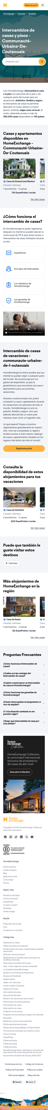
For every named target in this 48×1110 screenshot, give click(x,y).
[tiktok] (16, 837)
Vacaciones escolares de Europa (17, 963)
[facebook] (5, 837)
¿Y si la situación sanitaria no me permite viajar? (19, 712)
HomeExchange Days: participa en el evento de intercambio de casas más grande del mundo (23, 1051)
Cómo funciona (9, 1034)
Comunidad (8, 880)
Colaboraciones (10, 1047)
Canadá (21, 13)
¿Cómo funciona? (10, 898)
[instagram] (11, 837)
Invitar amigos (9, 911)
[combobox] (24, 62)
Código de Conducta (34, 1064)
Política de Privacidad (15, 1070)
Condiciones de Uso (13, 1064)
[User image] (31, 174)
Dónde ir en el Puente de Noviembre (18, 973)
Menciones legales (17, 1075)
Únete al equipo (10, 870)
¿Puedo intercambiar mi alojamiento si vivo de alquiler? (22, 703)
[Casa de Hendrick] (19, 505)
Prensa (6, 883)
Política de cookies (35, 1070)
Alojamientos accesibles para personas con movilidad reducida (21, 959)
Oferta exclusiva (10, 1040)
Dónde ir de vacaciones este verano (18, 998)
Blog (5, 873)
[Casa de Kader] (19, 615)
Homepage (8, 13)
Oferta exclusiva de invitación (15, 946)
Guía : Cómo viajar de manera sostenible (20, 966)
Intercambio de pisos (12, 992)
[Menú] (43, 5)
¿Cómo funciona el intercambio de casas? (20, 665)
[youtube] (32, 837)
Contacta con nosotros (12, 930)
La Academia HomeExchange (15, 969)
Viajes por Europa (10, 989)
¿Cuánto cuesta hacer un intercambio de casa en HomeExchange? (21, 684)
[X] (27, 837)
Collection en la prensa (13, 1011)
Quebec (32, 13)
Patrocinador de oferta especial (16, 1002)
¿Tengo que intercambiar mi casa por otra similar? (21, 722)
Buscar (42, 61)
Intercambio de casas (12, 1005)
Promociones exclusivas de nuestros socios (21, 1031)
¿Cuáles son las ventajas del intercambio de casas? (17, 674)
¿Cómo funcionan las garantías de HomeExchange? (20, 693)
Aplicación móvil (10, 876)
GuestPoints (8, 902)
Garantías (7, 908)
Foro (5, 927)
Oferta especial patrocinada (15, 1024)
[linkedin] (21, 837)
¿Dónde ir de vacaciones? (14, 954)
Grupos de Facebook (12, 976)
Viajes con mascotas (12, 982)
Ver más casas (38, 199)
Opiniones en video (11, 943)
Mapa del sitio (34, 1075)
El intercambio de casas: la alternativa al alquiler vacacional (23, 950)
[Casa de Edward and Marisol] (19, 177)
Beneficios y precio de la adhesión (17, 1021)
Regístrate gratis (31, 5)
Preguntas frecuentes (12, 924)
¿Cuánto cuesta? (10, 905)
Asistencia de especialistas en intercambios (21, 1028)
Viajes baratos (9, 979)
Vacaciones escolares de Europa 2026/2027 (22, 1055)
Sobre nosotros (9, 867)
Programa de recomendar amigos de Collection (23, 1015)
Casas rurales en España (13, 986)
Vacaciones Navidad (12, 995)
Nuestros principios (11, 895)
